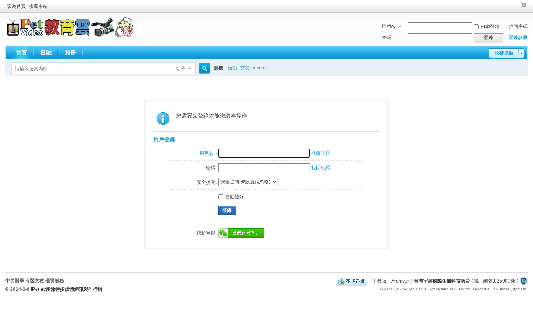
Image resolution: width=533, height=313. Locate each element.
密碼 (386, 37)
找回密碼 (518, 26)
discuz (259, 68)
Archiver (400, 281)
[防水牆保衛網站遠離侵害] (524, 281)
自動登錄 (490, 26)
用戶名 (389, 26)
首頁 (21, 53)
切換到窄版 (523, 5)
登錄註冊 (518, 37)
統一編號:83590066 (495, 281)
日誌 (46, 53)
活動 (232, 68)
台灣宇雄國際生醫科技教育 (442, 281)
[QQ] (351, 281)
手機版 (379, 281)
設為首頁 (16, 6)
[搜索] (203, 68)
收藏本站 (38, 6)
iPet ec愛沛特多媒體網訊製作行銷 (66, 289)
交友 (245, 68)
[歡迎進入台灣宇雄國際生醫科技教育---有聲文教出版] (70, 35)
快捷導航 (504, 53)
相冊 (70, 53)
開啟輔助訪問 (517, 5)
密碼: (211, 168)
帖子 (180, 68)
